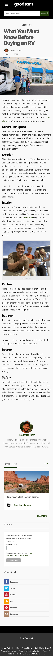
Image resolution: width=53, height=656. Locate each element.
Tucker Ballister (16, 50)
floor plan (28, 217)
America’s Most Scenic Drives (22, 497)
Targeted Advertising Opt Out (29, 651)
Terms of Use (47, 651)
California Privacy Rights (21, 555)
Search (44, 13)
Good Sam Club (26, 638)
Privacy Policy (6, 648)
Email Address (11, 544)
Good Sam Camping (22, 505)
